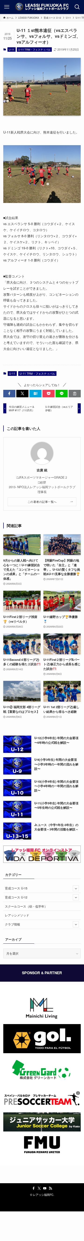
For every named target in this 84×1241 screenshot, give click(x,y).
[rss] (50, 1188)
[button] (9, 393)
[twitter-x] (39, 1188)
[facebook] (34, 1188)
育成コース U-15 (16, 888)
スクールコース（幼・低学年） (26, 906)
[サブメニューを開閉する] (76, 888)
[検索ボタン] (77, 7)
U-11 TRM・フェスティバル (34, 49)
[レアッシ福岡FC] (42, 7)
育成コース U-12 (16, 897)
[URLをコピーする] (75, 393)
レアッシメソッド (17, 915)
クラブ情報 (12, 924)
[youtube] (45, 1188)
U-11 (11, 49)
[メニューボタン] (7, 7)
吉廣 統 (42, 470)
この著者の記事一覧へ (42, 502)
